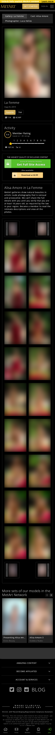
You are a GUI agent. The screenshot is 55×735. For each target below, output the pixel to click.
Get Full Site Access (31, 163)
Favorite (10, 112)
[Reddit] (26, 689)
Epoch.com (31, 726)
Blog (38, 689)
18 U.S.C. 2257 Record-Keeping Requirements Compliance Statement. (27, 712)
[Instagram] (19, 689)
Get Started (31, 6)
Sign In (44, 6)
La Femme (11, 102)
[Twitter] (12, 689)
